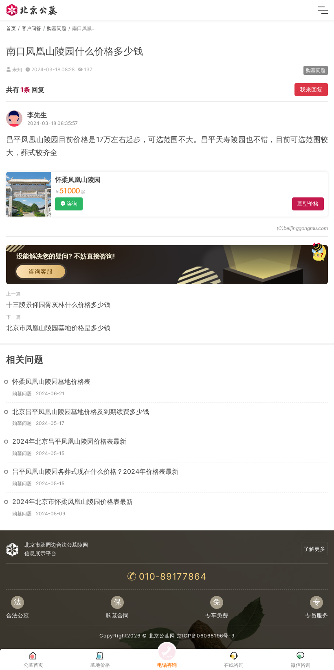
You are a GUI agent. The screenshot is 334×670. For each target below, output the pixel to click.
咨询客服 (41, 271)
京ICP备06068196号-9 (206, 636)
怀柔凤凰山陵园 (78, 179)
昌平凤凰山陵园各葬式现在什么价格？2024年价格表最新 (95, 471)
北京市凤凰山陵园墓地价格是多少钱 (58, 328)
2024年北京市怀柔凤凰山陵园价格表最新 (72, 501)
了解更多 (314, 548)
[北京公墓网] (32, 10)
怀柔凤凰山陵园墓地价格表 (51, 381)
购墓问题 (56, 28)
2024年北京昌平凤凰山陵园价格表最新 (69, 441)
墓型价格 (308, 203)
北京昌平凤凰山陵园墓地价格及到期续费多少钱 (80, 411)
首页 (11, 28)
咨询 (72, 203)
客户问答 (31, 28)
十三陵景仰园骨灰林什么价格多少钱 (58, 304)
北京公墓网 (162, 636)
